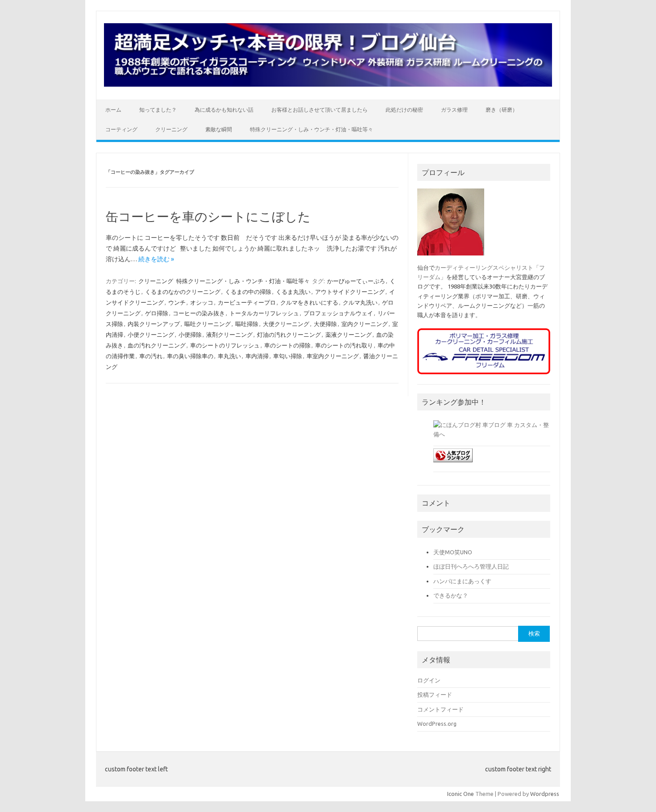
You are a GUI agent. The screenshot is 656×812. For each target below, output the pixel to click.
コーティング (121, 129)
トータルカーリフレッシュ (264, 313)
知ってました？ (158, 110)
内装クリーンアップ (154, 324)
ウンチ (177, 302)
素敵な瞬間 (218, 129)
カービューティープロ (247, 302)
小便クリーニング (151, 334)
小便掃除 (190, 334)
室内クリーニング (364, 324)
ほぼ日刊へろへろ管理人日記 (471, 566)
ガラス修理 (454, 110)
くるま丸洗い (293, 292)
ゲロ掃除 (156, 313)
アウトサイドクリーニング (350, 292)
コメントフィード (440, 709)
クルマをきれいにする (309, 302)
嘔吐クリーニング (207, 324)
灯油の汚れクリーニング (289, 334)
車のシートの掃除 (287, 345)
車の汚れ (150, 356)
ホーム (113, 110)
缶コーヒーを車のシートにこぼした (208, 216)
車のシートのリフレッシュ (225, 345)
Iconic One (460, 794)
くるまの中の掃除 (248, 292)
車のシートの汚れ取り (344, 345)
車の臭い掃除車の (190, 356)
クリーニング (171, 129)
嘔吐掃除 (246, 324)
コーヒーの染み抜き (199, 313)
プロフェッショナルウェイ (338, 313)
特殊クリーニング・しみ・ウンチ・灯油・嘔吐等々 (311, 129)
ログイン (428, 680)
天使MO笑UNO (452, 552)
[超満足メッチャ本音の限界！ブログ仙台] (328, 84)
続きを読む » (156, 259)
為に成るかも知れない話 (224, 110)
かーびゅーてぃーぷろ (356, 281)
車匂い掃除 (287, 356)
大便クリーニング (286, 324)
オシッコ (201, 302)
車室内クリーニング (333, 356)
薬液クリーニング (348, 334)
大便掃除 (325, 324)
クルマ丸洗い (360, 302)
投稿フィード (434, 694)
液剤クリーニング (229, 334)
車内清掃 (257, 356)
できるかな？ (450, 595)
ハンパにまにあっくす (462, 581)
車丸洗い (229, 356)
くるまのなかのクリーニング (182, 292)
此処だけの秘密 (404, 110)
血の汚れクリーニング (157, 345)
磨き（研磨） (502, 110)
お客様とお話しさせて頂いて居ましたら (319, 110)
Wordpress (544, 794)
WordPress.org (437, 723)
